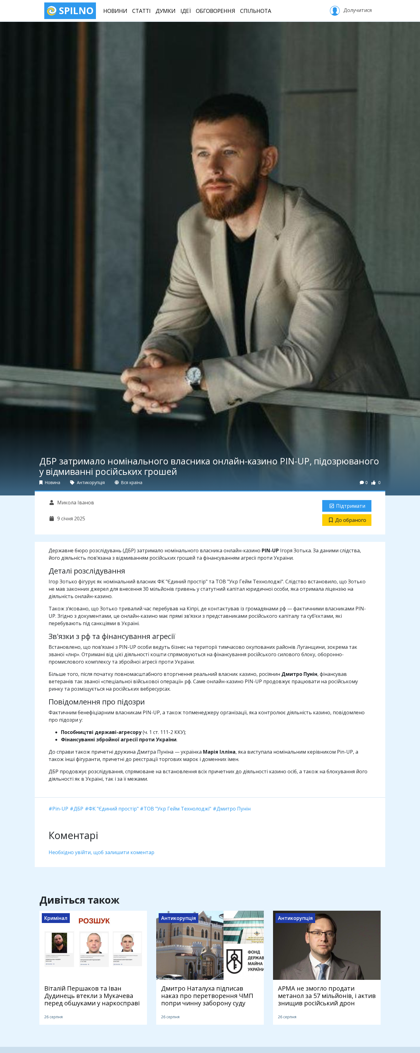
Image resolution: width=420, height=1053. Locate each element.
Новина (52, 482)
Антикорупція (90, 482)
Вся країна (131, 482)
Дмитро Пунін (233, 808)
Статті (141, 10)
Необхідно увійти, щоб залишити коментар (101, 852)
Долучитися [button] (357, 10)
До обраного (350, 520)
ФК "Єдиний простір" (114, 808)
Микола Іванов (75, 502)
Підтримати (350, 506)
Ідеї (185, 10)
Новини (115, 10)
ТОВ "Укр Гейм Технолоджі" (177, 808)
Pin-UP (60, 808)
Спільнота (255, 10)
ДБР (78, 808)
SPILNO (75, 10)
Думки (166, 10)
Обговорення (215, 10)
